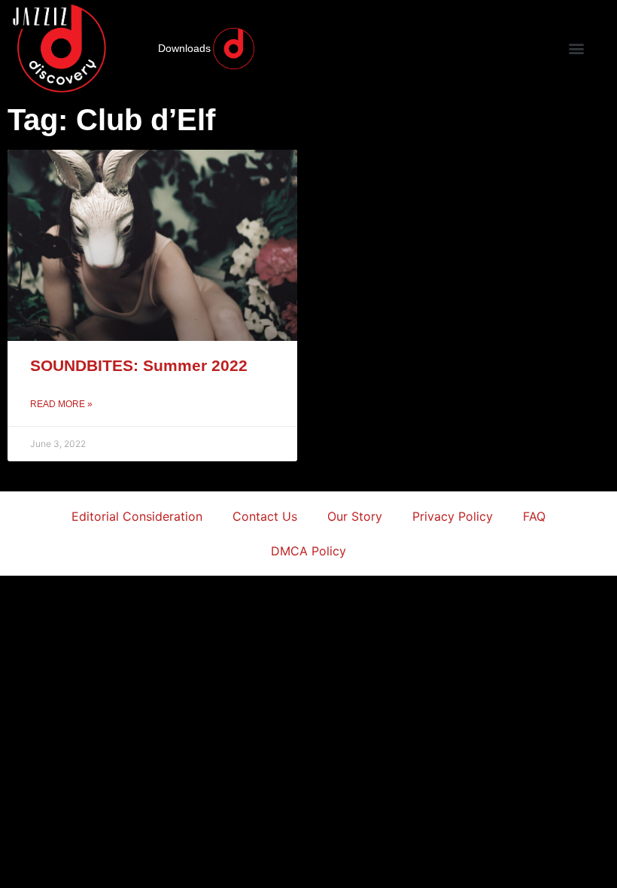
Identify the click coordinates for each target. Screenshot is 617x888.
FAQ (534, 516)
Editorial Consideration (136, 516)
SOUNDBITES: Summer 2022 (139, 365)
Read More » (61, 404)
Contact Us (265, 516)
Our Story (354, 516)
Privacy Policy (452, 516)
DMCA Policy (308, 550)
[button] (576, 48)
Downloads (184, 48)
